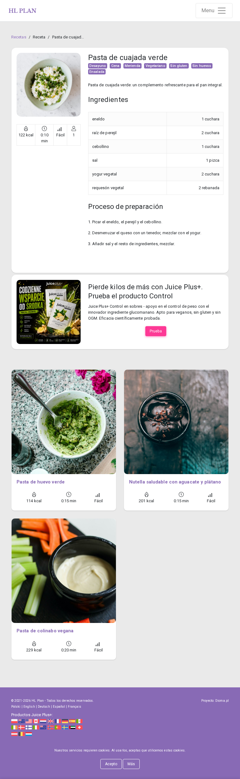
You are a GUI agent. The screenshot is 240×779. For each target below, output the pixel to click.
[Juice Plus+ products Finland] (29, 727)
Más (131, 764)
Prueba (156, 331)
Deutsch (44, 707)
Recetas (18, 37)
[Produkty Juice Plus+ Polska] (14, 720)
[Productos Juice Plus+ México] (79, 720)
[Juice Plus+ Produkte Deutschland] (65, 720)
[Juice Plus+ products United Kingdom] (51, 720)
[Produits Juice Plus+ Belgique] (21, 733)
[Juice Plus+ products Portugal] (58, 727)
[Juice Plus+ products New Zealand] (43, 727)
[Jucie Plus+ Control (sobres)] (49, 311)
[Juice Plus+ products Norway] (51, 727)
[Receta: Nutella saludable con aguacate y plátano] (176, 422)
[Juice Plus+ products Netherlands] (43, 720)
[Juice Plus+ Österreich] (14, 733)
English (29, 707)
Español (59, 707)
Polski (16, 707)
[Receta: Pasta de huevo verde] (64, 422)
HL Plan (38, 701)
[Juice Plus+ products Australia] (21, 720)
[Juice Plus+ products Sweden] (65, 727)
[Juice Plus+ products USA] (29, 720)
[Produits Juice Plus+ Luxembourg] (29, 733)
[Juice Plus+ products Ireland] (14, 727)
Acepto (111, 764)
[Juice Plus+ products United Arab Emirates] (72, 727)
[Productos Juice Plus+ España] (72, 720)
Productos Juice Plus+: (32, 714)
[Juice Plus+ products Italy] (36, 727)
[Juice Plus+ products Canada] (36, 720)
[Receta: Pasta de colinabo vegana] (64, 570)
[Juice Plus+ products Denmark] (21, 727)
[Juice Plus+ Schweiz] (79, 727)
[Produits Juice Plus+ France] (58, 720)
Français (74, 707)
